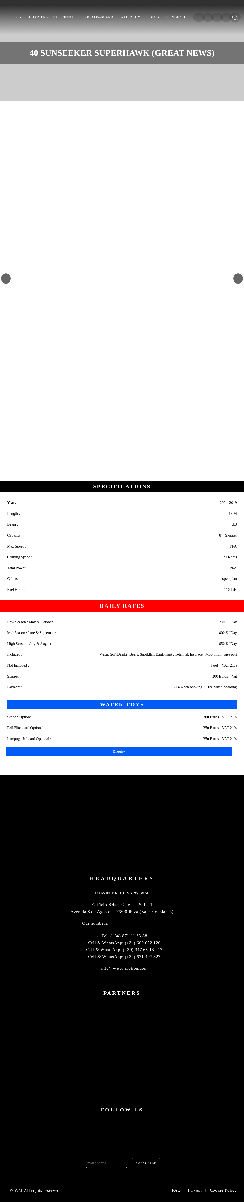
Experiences (64, 17)
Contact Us (177, 17)
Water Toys (131, 17)
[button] (6, 278)
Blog (154, 17)
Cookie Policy (223, 1190)
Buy (18, 17)
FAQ (177, 1190)
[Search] (235, 17)
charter (37, 17)
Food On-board (98, 17)
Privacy (195, 1190)
